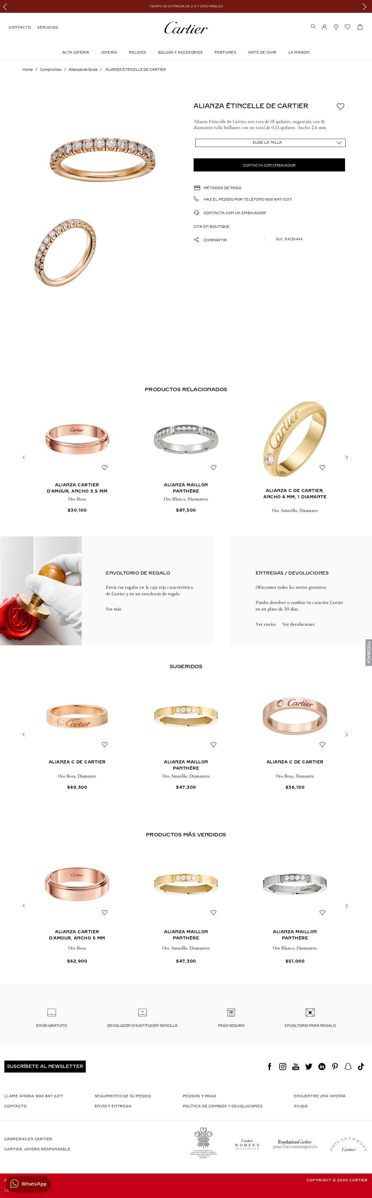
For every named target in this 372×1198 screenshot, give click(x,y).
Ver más (113, 609)
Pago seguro (231, 1026)
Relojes (137, 52)
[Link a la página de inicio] (28, 69)
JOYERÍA (109, 52)
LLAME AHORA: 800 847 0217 (33, 1096)
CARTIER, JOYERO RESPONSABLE (37, 1149)
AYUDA (301, 1106)
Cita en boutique (211, 227)
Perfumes (225, 52)
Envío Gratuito (51, 1026)
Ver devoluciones (298, 624)
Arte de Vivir (262, 52)
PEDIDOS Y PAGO (199, 1096)
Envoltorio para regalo (310, 1026)
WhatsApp (34, 1184)
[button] (313, 27)
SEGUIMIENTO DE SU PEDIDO (123, 1096)
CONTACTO (20, 27)
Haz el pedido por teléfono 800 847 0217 (248, 199)
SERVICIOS (47, 27)
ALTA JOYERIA (75, 52)
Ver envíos (266, 624)
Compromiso (51, 70)
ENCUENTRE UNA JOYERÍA (320, 1096)
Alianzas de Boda (83, 70)
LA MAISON (299, 52)
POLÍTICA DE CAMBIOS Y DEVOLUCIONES (223, 1106)
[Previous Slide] (6, 6)
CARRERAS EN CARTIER (28, 1139)
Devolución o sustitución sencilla (142, 1026)
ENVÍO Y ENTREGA (113, 1106)
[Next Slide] (366, 6)
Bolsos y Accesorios (180, 52)
